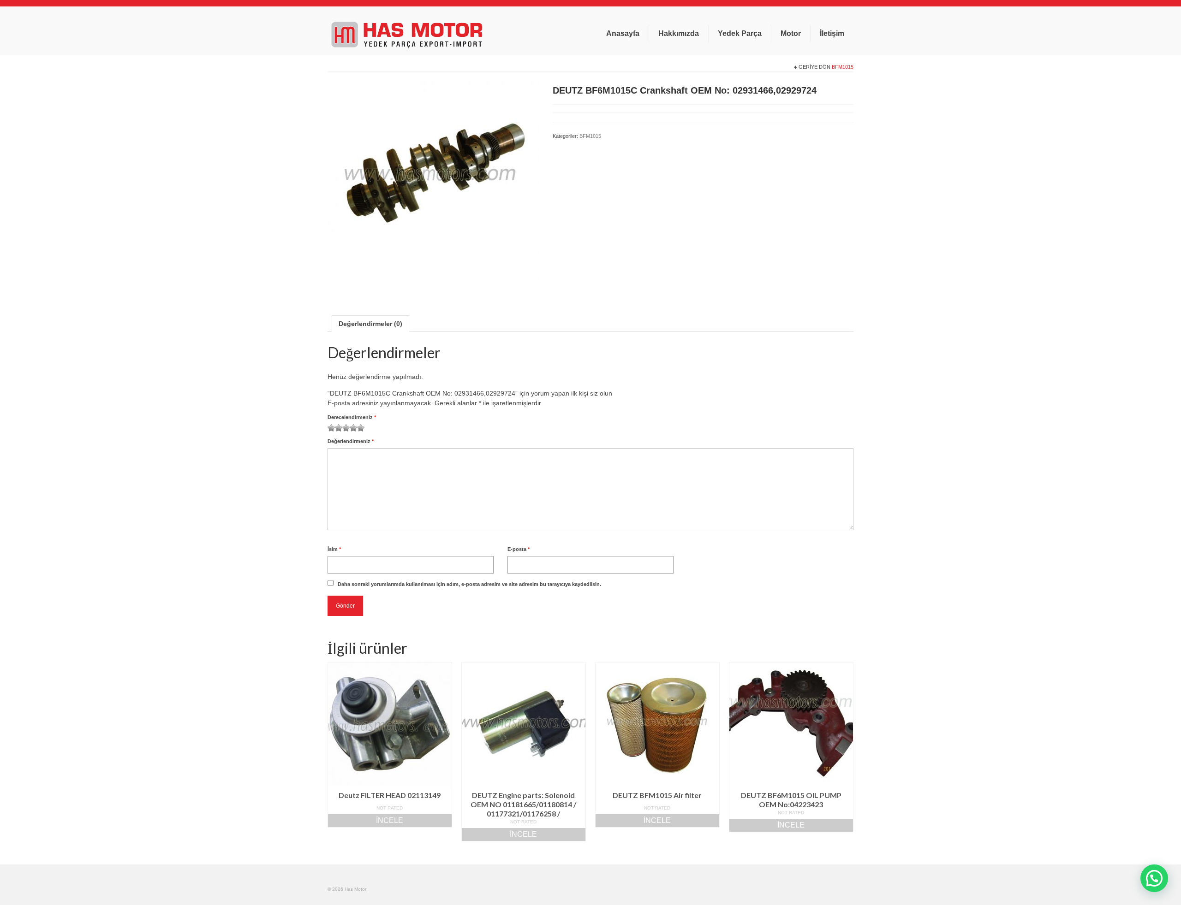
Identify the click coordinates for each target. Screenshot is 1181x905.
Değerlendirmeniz (351, 441)
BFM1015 (842, 67)
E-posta (518, 549)
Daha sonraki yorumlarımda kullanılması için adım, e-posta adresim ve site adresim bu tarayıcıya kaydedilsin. (469, 584)
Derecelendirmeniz (352, 417)
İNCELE (389, 820)
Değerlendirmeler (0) (370, 323)
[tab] (370, 323)
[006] (433, 185)
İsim (334, 549)
